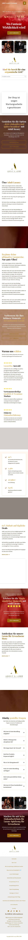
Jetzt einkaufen (14, 904)
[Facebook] (8, 911)
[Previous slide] (3, 47)
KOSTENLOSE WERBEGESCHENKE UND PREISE (14, 900)
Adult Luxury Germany (9, 3)
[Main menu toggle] (24, 3)
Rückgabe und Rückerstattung (14, 921)
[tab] (14, 732)
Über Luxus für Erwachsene (14, 926)
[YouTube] (17, 911)
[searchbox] (14, 76)
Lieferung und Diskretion (14, 919)
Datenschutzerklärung (14, 924)
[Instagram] (14, 911)
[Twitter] (11, 911)
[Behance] (19, 911)
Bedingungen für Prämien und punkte (14, 923)
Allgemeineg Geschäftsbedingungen (14, 917)
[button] (14, 142)
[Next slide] (25, 47)
